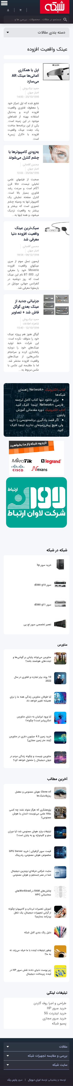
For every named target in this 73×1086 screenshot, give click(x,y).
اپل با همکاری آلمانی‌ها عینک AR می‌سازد (25, 75)
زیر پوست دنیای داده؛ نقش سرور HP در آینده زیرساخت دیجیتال (30, 972)
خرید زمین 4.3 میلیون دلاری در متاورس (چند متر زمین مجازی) (30, 738)
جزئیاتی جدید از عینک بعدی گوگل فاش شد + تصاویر (25, 306)
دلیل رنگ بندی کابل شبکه (37, 932)
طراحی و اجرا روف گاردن (50, 1003)
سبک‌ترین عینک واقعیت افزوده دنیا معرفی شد (25, 233)
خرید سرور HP (56, 1008)
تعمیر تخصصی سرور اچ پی (37, 624)
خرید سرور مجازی (54, 1018)
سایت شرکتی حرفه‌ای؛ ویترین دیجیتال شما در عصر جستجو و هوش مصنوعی (31, 873)
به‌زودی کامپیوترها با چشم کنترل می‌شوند (24, 154)
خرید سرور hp (44, 565)
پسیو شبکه (59, 1023)
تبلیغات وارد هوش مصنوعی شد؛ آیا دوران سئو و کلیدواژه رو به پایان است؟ (29, 833)
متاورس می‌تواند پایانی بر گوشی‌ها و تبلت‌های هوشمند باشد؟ (32, 659)
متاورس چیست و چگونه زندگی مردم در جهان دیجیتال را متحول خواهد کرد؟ (30, 758)
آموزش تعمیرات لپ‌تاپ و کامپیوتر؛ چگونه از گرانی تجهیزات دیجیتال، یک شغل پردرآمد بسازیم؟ (29, 912)
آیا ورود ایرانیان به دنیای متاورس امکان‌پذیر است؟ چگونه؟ (34, 718)
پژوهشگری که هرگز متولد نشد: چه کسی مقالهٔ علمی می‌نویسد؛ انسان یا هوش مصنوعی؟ (30, 813)
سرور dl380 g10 (42, 585)
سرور (15, 1080)
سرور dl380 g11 (42, 605)
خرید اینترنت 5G (55, 1013)
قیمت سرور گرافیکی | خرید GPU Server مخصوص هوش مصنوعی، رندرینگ (30, 853)
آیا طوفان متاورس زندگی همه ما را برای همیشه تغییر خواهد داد (30, 699)
